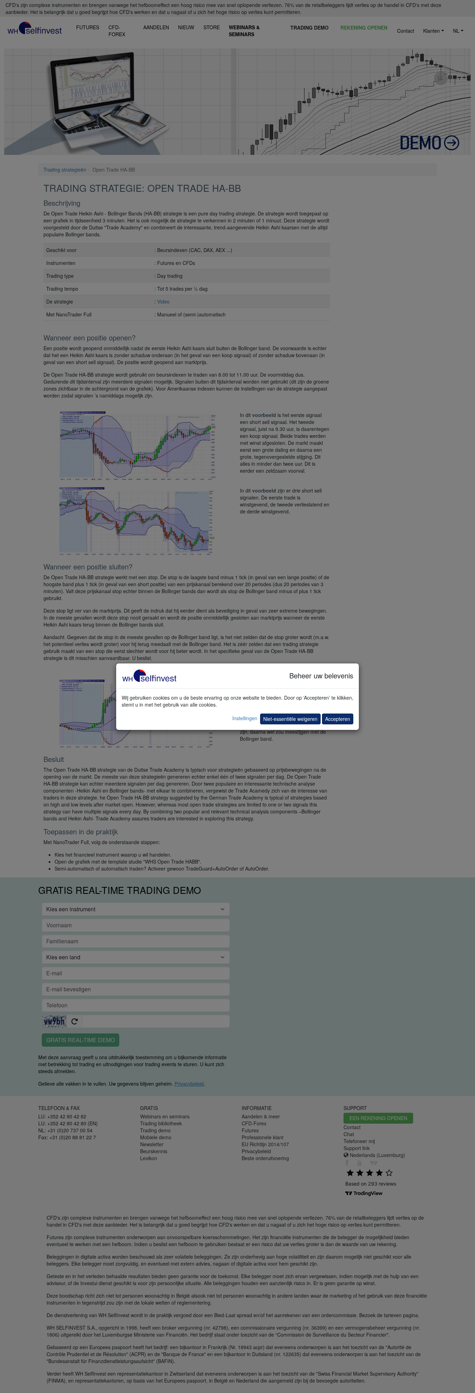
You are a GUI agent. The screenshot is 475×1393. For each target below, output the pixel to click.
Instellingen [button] (244, 718)
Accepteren (337, 718)
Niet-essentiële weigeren (290, 718)
